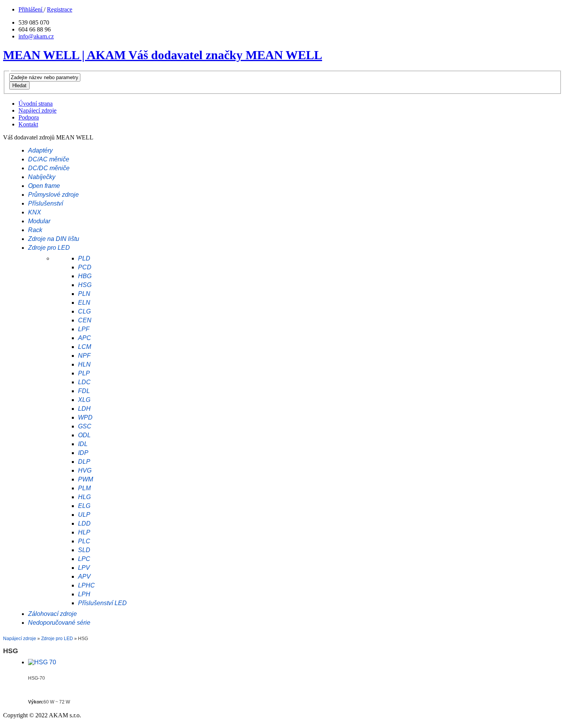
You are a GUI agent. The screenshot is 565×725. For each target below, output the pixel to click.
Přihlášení (31, 9)
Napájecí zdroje (19, 638)
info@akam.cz (36, 36)
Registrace (59, 9)
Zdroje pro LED (57, 638)
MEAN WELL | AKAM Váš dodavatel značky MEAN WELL (162, 55)
